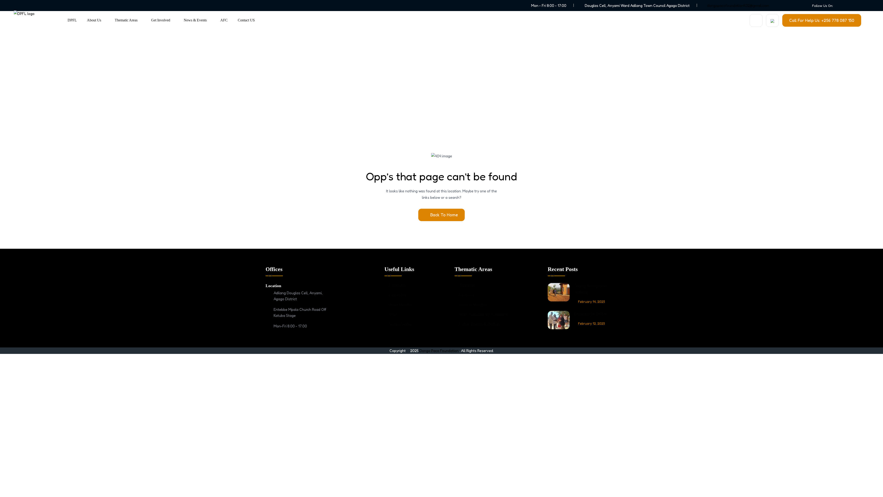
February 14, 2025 (591, 301)
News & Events (195, 20)
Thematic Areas (126, 20)
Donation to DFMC (591, 314)
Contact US (246, 20)
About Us (94, 20)
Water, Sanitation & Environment (483, 314)
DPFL (72, 20)
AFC (224, 20)
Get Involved (160, 20)
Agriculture (467, 285)
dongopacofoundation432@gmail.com (738, 5)
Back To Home (444, 214)
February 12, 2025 (591, 323)
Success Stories (400, 324)
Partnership (397, 285)
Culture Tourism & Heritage (479, 324)
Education (466, 295)
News (393, 314)
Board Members (401, 305)
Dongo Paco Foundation (439, 350)
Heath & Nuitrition (473, 305)
